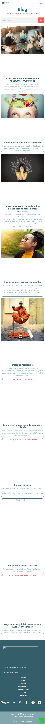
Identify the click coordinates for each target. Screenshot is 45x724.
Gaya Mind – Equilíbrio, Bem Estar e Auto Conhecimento (22, 625)
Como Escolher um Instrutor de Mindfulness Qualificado (22, 79)
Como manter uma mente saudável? (22, 142)
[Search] (41, 20)
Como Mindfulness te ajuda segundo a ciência (22, 426)
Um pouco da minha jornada (22, 565)
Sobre (24, 681)
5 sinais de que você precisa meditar (22, 281)
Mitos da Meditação (22, 364)
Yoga (23, 684)
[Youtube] (33, 702)
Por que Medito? (22, 485)
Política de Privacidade (22, 721)
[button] (41, 3)
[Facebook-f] (26, 702)
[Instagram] (20, 702)
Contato (24, 696)
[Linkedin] (39, 702)
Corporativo (24, 690)
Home (23, 678)
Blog (23, 693)
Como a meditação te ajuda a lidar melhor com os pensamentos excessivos (22, 208)
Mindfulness (24, 687)
